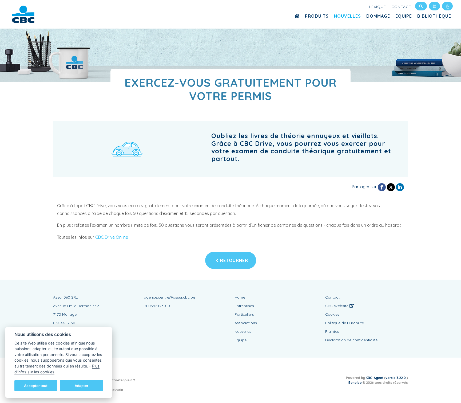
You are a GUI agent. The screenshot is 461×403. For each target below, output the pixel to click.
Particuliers (244, 314)
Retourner (233, 260)
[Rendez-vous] (434, 6)
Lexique (377, 6)
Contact (401, 6)
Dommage (378, 16)
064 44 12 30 (64, 322)
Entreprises (244, 305)
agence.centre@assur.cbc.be (169, 297)
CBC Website (337, 305)
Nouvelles (347, 16)
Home (240, 297)
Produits (317, 16)
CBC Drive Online (111, 237)
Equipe (403, 16)
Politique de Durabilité (344, 322)
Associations (246, 322)
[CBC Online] (447, 6)
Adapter (81, 385)
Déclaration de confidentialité (351, 340)
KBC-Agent (374, 378)
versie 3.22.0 (396, 378)
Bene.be (355, 383)
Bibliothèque (434, 16)
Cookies (332, 314)
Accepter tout (35, 385)
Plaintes (332, 331)
